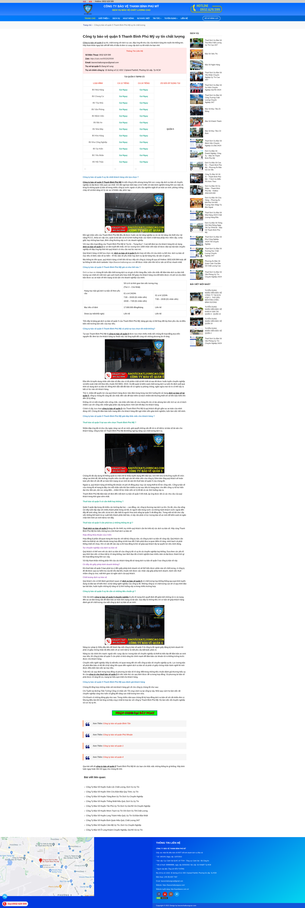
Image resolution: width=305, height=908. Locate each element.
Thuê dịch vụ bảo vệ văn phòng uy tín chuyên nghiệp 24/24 (213, 274)
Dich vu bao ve (89, 272)
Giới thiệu (103, 18)
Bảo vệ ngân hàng (212, 65)
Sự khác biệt (143, 18)
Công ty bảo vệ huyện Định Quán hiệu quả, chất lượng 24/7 (113, 820)
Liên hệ (184, 18)
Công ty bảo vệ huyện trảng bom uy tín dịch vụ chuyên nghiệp (114, 797)
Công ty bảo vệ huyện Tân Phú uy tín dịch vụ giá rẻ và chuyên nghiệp (118, 806)
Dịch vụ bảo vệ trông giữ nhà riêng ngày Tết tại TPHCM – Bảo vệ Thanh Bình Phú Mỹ (213, 227)
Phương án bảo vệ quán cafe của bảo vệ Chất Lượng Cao (213, 263)
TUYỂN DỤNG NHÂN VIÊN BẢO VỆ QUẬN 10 (213, 321)
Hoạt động (128, 18)
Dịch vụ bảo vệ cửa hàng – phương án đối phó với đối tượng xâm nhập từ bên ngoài (213, 202)
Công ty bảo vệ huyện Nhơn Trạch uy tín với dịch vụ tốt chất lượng (117, 811)
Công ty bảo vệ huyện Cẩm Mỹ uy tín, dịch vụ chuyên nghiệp (113, 825)
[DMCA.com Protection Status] (162, 898)
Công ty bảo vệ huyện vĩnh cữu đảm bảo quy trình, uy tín (112, 792)
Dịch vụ (116, 18)
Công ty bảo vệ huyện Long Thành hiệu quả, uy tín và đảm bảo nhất (117, 816)
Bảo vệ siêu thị (211, 54)
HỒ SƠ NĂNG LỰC (211, 18)
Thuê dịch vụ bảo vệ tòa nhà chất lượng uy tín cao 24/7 (213, 42)
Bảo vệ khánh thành (213, 121)
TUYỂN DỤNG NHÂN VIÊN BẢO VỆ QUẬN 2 (213, 330)
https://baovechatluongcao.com (122, 262)
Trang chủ (90, 18)
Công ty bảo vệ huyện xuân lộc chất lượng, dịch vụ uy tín (112, 787)
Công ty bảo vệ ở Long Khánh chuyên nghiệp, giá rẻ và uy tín (114, 830)
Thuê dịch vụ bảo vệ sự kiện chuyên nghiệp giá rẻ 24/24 (213, 87)
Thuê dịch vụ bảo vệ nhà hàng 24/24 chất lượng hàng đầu (213, 215)
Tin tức (156, 18)
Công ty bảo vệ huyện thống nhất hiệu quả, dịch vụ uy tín (112, 801)
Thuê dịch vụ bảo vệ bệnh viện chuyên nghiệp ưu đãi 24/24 (213, 143)
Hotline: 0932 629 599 (104, 1)
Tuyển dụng (170, 18)
